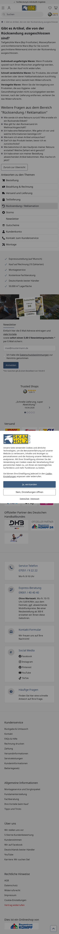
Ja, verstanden (29, 484)
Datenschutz (24, 499)
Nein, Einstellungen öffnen (29, 492)
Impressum (34, 499)
